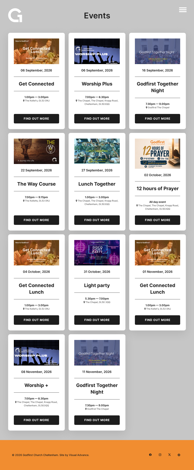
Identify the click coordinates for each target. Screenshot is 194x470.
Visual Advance (78, 455)
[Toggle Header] (183, 10)
